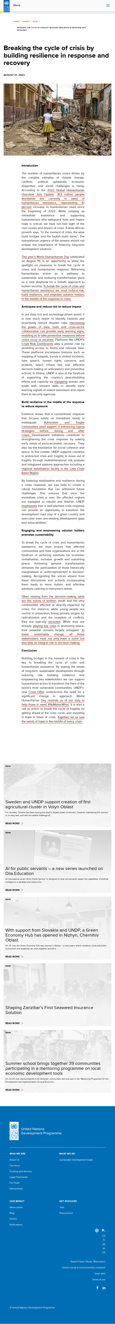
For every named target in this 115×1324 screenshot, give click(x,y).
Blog (35, 21)
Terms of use (98, 1279)
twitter (90, 1287)
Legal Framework (19, 1177)
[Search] (103, 1241)
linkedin (103, 1287)
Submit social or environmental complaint (83, 1267)
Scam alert (99, 1273)
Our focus (15, 1165)
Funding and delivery (21, 1171)
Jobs (61, 1207)
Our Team (15, 1182)
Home (16, 21)
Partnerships (16, 1188)
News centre (16, 1207)
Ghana (16, 5)
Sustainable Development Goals (76, 1160)
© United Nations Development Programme (32, 1307)
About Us (14, 1160)
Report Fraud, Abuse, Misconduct (88, 1261)
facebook (97, 1287)
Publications (16, 1224)
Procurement (66, 1213)
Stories (13, 1218)
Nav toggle (108, 6)
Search (103, 6)
